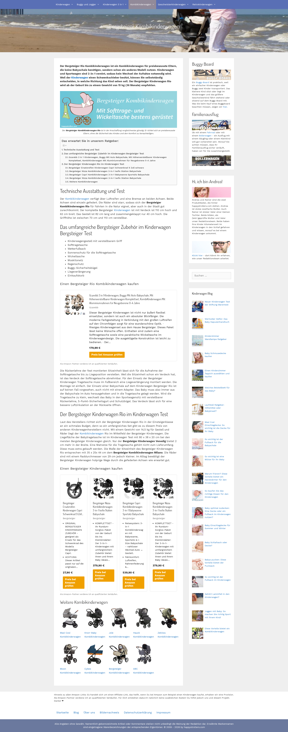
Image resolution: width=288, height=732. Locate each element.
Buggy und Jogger (86, 4)
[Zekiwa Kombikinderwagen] (168, 626)
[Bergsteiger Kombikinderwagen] (119, 662)
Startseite (62, 712)
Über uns (89, 712)
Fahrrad (211, 132)
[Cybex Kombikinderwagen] (94, 662)
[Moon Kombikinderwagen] (70, 662)
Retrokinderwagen (202, 4)
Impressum (163, 712)
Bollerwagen (205, 135)
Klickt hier (197, 255)
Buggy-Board (202, 82)
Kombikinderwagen (140, 4)
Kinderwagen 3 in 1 (113, 4)
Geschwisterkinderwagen (172, 4)
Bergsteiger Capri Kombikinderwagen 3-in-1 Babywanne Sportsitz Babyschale (109, 174)
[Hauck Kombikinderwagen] (143, 626)
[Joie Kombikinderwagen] (119, 626)
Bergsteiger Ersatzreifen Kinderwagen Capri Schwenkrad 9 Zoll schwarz (106, 167)
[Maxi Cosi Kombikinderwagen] (70, 626)
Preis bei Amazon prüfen (107, 354)
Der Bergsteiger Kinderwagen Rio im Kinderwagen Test (94, 164)
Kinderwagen (63, 4)
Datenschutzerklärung (138, 712)
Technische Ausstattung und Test (81, 149)
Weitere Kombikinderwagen (83, 181)
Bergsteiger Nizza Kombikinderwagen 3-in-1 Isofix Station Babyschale (105, 171)
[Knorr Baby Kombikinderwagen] (94, 626)
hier (225, 107)
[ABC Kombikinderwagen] (143, 662)
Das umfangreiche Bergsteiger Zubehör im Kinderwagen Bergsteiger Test (104, 153)
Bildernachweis (109, 712)
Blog (76, 712)
